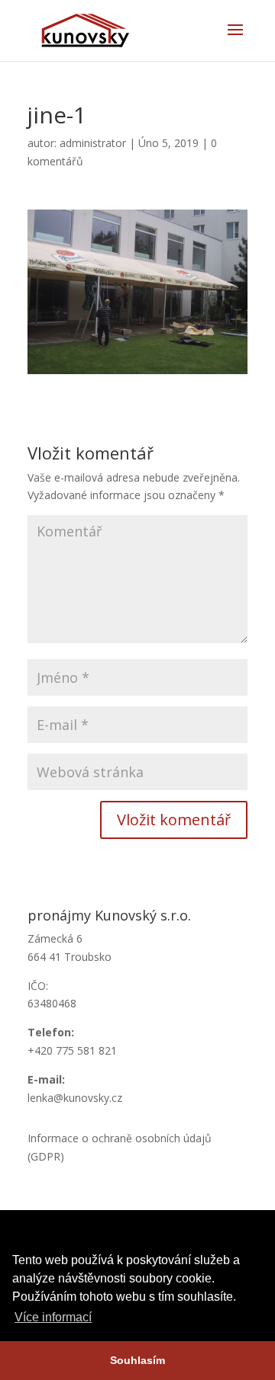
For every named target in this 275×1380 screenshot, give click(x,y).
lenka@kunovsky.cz (75, 1097)
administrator (93, 143)
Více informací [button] (53, 1317)
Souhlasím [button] (137, 1360)
